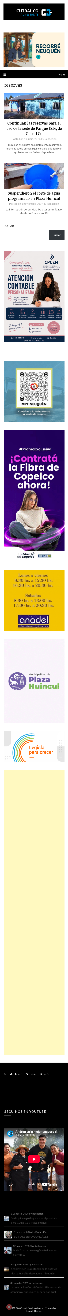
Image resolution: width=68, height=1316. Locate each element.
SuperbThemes (34, 1311)
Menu (61, 74)
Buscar (9, 225)
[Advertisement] (34, 912)
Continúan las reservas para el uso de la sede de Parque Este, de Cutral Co (34, 128)
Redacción (50, 138)
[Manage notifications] (9, 1307)
